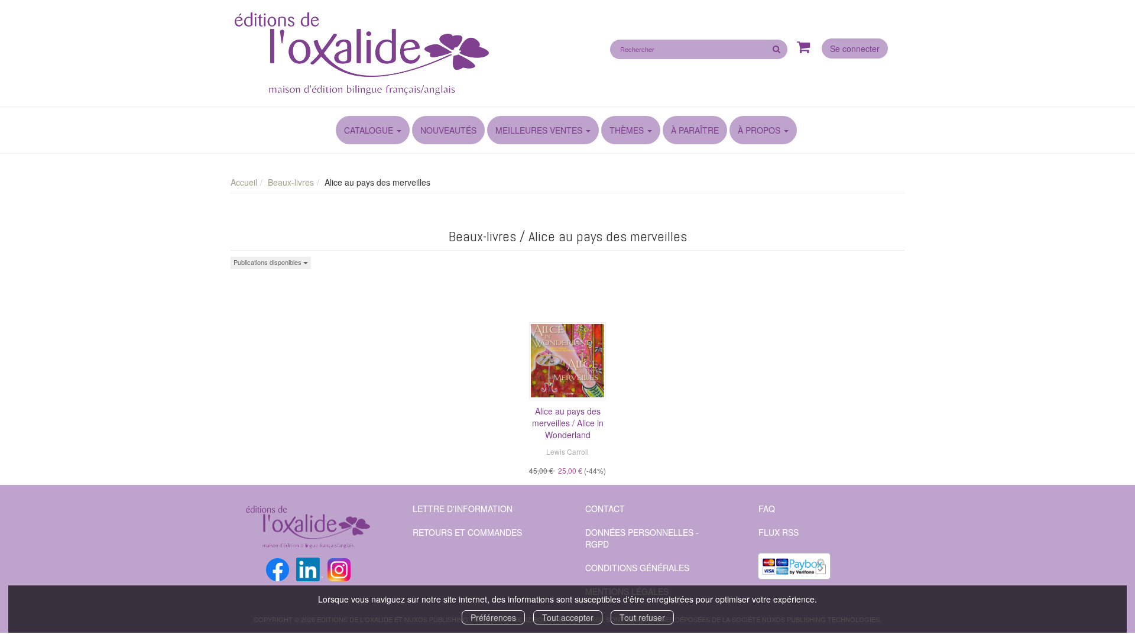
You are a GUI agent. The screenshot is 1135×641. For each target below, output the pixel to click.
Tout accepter (568, 617)
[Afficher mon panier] (803, 47)
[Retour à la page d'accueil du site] (395, 55)
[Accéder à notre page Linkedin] (309, 568)
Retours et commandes (467, 532)
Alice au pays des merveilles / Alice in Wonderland (568, 423)
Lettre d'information (463, 508)
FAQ (766, 508)
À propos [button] (760, 130)
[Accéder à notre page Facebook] (277, 568)
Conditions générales (637, 568)
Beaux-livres (291, 182)
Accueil (244, 182)
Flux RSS (778, 532)
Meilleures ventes (538, 130)
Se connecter (855, 48)
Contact (605, 508)
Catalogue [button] (369, 130)
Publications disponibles (268, 262)
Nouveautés (448, 130)
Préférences (493, 617)
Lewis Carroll (567, 451)
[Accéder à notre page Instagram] (339, 568)
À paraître (695, 130)
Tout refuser (642, 617)
